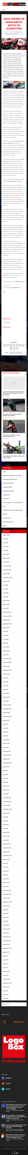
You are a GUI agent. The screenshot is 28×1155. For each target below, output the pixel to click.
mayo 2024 (6, 639)
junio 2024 (5, 635)
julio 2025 (5, 585)
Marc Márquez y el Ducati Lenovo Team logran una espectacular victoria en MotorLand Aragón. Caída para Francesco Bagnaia (16, 1106)
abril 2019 (5, 875)
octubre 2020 (6, 805)
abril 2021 (5, 782)
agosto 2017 (6, 952)
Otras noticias (6, 518)
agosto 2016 (6, 987)
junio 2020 (5, 820)
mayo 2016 (6, 998)
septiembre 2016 (7, 983)
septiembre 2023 (7, 670)
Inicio (3, 1148)
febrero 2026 (6, 558)
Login (14, 1151)
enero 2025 (6, 608)
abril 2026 (5, 550)
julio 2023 (5, 678)
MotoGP (14, 34)
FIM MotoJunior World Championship (12, 510)
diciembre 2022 (7, 705)
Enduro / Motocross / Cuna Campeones (13, 502)
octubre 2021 (6, 759)
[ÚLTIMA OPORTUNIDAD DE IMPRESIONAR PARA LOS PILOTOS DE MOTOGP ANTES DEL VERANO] (14, 383)
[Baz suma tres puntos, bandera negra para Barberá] (14, 405)
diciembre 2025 (7, 566)
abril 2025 (5, 596)
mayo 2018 (6, 917)
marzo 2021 (6, 786)
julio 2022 (5, 724)
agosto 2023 (6, 674)
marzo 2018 (6, 925)
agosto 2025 (6, 581)
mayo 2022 (6, 732)
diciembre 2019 (7, 844)
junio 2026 (5, 542)
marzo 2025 (6, 600)
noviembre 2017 (7, 940)
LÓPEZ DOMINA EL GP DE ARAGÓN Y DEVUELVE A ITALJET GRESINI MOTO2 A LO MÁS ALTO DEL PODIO (16, 1117)
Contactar (17, 1148)
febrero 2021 (6, 790)
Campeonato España (8, 491)
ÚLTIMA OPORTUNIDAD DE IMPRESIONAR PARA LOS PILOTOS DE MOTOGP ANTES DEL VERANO (13, 393)
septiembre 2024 (7, 623)
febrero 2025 (6, 604)
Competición (18, 32)
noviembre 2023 (7, 662)
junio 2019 (5, 867)
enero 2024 (6, 654)
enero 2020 (6, 840)
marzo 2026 (6, 554)
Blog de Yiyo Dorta (9, 1148)
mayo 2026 (6, 546)
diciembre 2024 (7, 612)
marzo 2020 (6, 832)
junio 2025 (5, 589)
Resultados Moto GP (8, 522)
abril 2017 (5, 967)
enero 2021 (6, 793)
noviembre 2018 (7, 894)
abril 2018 (5, 921)
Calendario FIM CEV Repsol (10, 479)
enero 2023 (6, 701)
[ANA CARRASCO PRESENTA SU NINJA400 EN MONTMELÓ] (14, 447)
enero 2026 (6, 562)
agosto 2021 (6, 766)
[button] (8, 85)
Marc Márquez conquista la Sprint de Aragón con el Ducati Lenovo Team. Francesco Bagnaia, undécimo (15, 1136)
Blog (4, 471)
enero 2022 (6, 747)
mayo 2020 (6, 824)
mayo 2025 (6, 593)
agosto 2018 (6, 905)
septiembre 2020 (7, 809)
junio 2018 (5, 913)
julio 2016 (5, 990)
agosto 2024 (6, 627)
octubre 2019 (6, 851)
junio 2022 (5, 728)
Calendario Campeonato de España (12, 475)
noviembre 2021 (7, 755)
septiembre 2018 (7, 902)
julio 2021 (5, 770)
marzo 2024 (6, 647)
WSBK (4, 525)
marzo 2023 (6, 693)
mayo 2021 (6, 778)
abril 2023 (5, 689)
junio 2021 (5, 774)
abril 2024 (5, 643)
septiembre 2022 (7, 716)
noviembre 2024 (7, 616)
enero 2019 (6, 886)
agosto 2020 (6, 813)
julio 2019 (5, 863)
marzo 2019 (6, 878)
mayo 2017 (6, 963)
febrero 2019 (6, 882)
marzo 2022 (6, 739)
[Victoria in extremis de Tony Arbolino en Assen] (14, 426)
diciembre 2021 (7, 751)
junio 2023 (5, 681)
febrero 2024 (6, 650)
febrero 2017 (6, 971)
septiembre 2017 (7, 948)
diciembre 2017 (7, 936)
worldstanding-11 (16, 287)
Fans (4, 506)
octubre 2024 (6, 620)
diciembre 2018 (7, 890)
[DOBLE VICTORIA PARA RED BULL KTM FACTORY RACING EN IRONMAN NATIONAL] (3, 1126)
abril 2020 (5, 828)
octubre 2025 (6, 573)
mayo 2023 (6, 685)
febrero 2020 (6, 836)
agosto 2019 (6, 859)
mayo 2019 (6, 871)
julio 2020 (5, 817)
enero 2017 (6, 975)
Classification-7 (20, 281)
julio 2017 (5, 956)
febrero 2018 (6, 929)
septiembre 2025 (7, 577)
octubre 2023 (6, 666)
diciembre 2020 (7, 797)
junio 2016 (5, 994)
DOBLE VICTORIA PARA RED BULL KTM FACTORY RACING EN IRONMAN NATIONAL (16, 1126)
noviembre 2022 (7, 708)
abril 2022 (5, 735)
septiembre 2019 (7, 855)
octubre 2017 (6, 944)
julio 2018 (5, 909)
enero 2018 (6, 932)
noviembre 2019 (7, 847)
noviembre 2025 (7, 569)
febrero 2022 (6, 743)
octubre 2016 (6, 979)
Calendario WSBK (7, 487)
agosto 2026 (6, 535)
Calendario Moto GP (8, 483)
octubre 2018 (6, 898)
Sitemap (23, 1148)
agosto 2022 (6, 720)
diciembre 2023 (7, 658)
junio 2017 (5, 960)
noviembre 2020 (7, 801)
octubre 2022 (6, 712)
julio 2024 (5, 631)
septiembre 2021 (7, 763)
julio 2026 (5, 538)
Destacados (8, 34)
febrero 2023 (6, 697)
